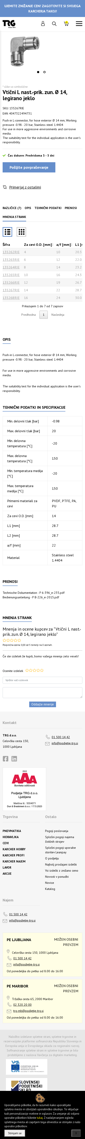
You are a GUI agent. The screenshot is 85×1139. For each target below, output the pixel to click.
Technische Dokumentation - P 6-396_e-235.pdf (34, 593)
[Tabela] (7, 232)
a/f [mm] (63, 244)
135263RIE (11, 259)
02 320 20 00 (22, 1005)
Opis (28, 208)
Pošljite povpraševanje (29, 167)
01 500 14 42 (61, 737)
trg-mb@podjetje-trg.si (28, 1011)
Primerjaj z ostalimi (25, 187)
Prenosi (71, 208)
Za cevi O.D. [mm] (38, 244)
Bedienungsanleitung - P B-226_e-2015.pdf (31, 597)
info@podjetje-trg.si (65, 743)
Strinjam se (15, 1133)
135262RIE (11, 252)
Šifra (6, 244)
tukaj (40, 1118)
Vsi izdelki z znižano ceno (61, 870)
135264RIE (11, 267)
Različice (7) (12, 208)
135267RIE (11, 290)
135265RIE (11, 275)
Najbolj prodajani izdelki (61, 864)
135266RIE (11, 282)
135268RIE (11, 297)
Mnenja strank (14, 217)
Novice (49, 883)
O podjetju (52, 858)
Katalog (50, 889)
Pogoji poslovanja (56, 831)
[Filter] (21, 232)
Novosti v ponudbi (57, 877)
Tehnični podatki (47, 208)
